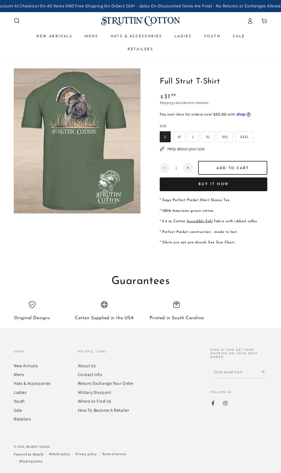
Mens (19, 374)
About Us (87, 366)
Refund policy (59, 454)
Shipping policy (31, 461)
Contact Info (90, 374)
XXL (227, 138)
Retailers (22, 419)
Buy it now (213, 184)
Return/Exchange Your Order (106, 383)
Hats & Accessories (32, 383)
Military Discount (94, 392)
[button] (17, 21)
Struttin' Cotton (38, 446)
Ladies (20, 392)
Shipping (167, 103)
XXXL (246, 138)
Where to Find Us (95, 401)
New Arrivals (26, 366)
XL (210, 138)
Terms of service (114, 454)
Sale (18, 410)
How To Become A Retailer (103, 410)
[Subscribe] (264, 372)
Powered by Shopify (29, 454)
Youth (19, 401)
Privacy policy (86, 454)
